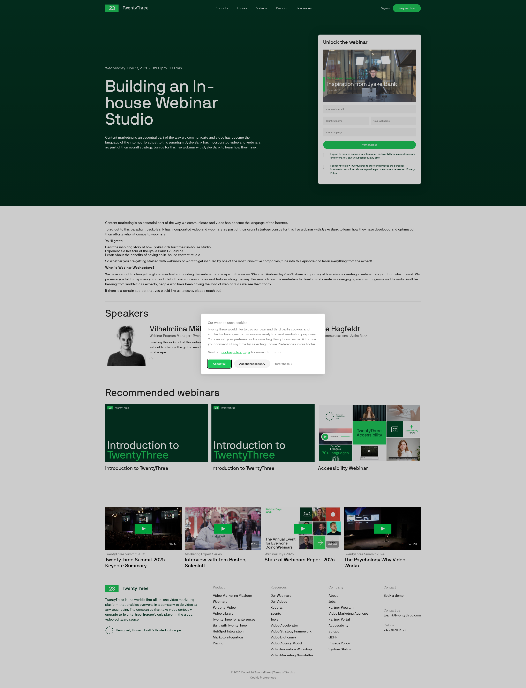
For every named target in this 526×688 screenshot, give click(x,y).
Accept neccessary (252, 363)
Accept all (219, 363)
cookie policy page (235, 352)
